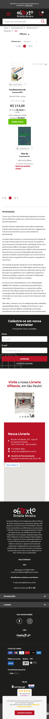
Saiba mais (17, 121)
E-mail (4, 345)
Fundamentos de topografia (17, 91)
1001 (16, 31)
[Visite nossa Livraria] (24, 516)
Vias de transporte (24, 155)
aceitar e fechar (24, 713)
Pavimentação (32, 28)
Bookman (7, 31)
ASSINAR (24, 358)
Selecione (27, 41)
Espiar (15, 84)
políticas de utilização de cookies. (28, 705)
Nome (4, 334)
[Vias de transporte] (24, 136)
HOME (6, 28)
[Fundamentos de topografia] (17, 72)
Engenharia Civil (17, 28)
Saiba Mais (29, 5)
